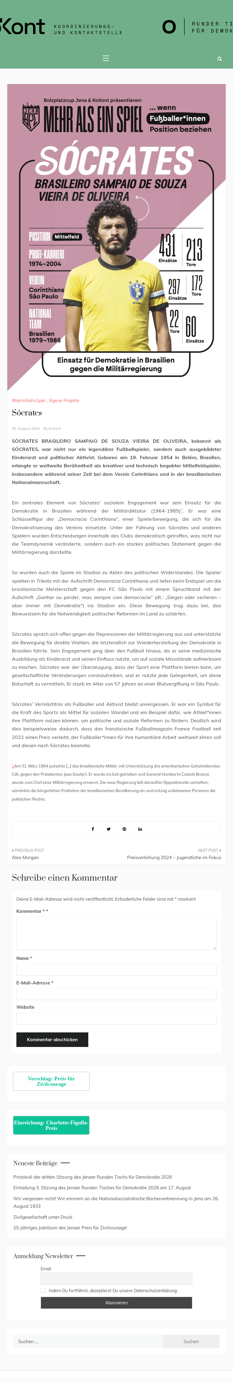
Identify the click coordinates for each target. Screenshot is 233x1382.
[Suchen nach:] (88, 1341)
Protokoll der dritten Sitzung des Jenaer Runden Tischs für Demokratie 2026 (92, 1177)
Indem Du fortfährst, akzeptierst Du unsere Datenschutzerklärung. (113, 1290)
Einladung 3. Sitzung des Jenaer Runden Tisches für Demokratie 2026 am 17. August (102, 1188)
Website (25, 1007)
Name (24, 958)
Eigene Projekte (64, 400)
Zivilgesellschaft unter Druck (43, 1217)
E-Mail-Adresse (34, 983)
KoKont (55, 428)
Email (46, 1269)
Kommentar (30, 911)
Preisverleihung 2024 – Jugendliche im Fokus (174, 857)
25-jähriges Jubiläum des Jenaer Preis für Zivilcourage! (70, 1228)
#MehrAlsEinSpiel (29, 400)
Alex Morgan (25, 857)
